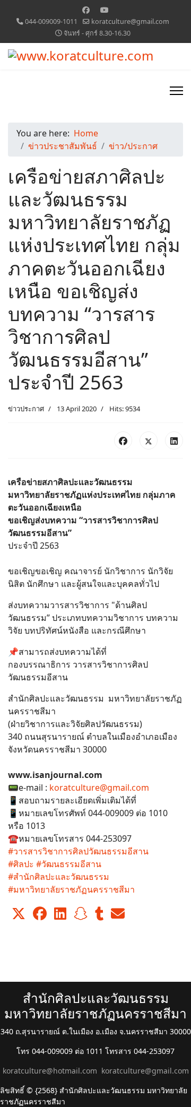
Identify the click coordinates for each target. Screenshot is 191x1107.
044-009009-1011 (51, 21)
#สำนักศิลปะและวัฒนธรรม (58, 877)
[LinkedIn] (174, 440)
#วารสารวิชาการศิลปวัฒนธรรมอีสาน (78, 851)
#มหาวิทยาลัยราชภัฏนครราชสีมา (71, 889)
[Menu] (176, 91)
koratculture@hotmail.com (50, 1071)
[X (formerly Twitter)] (149, 440)
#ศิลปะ (21, 864)
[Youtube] (104, 10)
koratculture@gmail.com (130, 21)
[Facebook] (86, 10)
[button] (18, 914)
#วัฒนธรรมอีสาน (68, 864)
